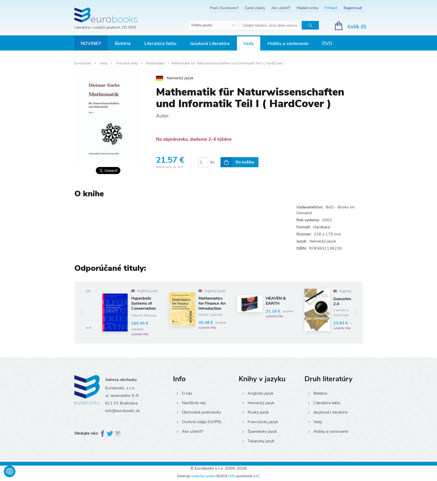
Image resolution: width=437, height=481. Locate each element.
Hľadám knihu (307, 8)
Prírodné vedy (127, 63)
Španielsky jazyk (262, 431)
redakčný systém (203, 476)
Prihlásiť (331, 8)
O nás (187, 393)
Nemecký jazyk (261, 403)
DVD (327, 43)
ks (212, 162)
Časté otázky (255, 8)
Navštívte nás (194, 403)
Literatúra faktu (160, 43)
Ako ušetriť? (280, 8)
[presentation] (81, 312)
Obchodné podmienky (201, 412)
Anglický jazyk (260, 393)
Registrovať (353, 8)
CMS (231, 476)
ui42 (256, 476)
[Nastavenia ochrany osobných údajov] (9, 471)
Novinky (91, 43)
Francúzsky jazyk (263, 422)
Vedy (248, 43)
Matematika (155, 63)
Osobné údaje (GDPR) (201, 422)
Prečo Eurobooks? (224, 8)
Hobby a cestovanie (288, 43)
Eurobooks (83, 63)
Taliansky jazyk (261, 441)
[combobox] (213, 25)
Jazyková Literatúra (210, 43)
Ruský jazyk (258, 412)
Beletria (123, 43)
